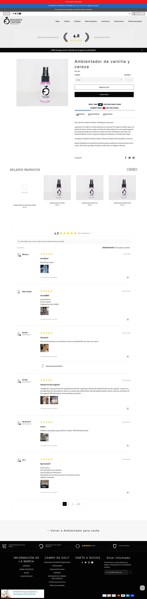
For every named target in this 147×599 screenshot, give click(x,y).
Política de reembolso (57, 585)
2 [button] (68, 504)
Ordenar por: (108, 247)
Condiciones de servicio (57, 582)
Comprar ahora (104, 94)
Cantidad (127, 75)
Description (80, 114)
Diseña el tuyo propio (135, 21)
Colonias (67, 21)
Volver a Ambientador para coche (75, 530)
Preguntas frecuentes (57, 569)
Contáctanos (105, 21)
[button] (91, 233)
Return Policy (107, 114)
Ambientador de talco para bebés (24, 205)
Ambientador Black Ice (90, 203)
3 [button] (72, 504)
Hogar (58, 21)
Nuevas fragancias (91, 21)
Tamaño (77, 75)
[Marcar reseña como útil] (127, 277)
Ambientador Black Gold (122, 203)
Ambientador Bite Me (57, 203)
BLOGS (26, 573)
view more (132, 169)
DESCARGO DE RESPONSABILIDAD (57, 562)
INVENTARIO (57, 566)
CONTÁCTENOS (26, 576)
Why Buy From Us (93, 114)
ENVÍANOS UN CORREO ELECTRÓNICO (57, 577)
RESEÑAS (26, 566)
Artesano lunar (119, 21)
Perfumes (77, 21)
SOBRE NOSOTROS (26, 569)
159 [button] (78, 504)
